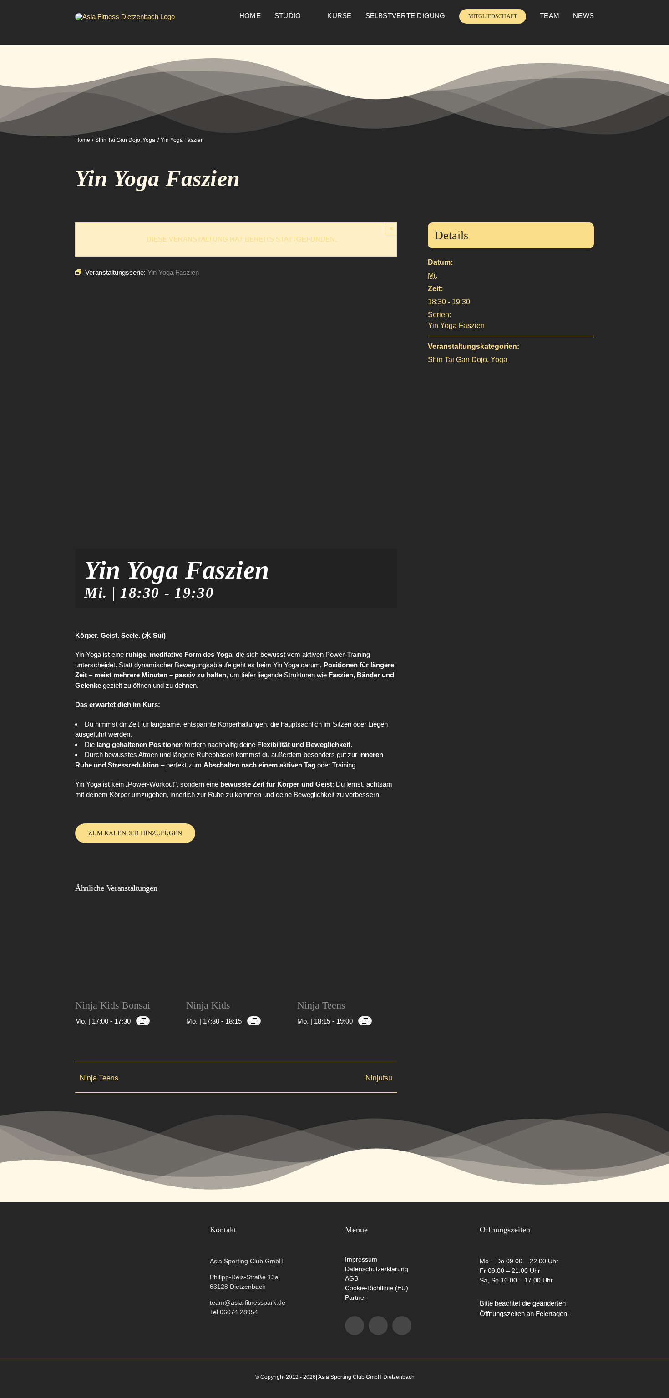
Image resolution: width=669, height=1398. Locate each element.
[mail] (401, 1325)
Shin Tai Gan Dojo (457, 359)
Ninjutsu (378, 1077)
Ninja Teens (321, 1005)
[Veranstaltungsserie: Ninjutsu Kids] (143, 1021)
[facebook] (354, 1325)
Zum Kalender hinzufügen (135, 833)
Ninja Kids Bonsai (112, 1005)
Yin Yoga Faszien (456, 325)
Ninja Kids (208, 1005)
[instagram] (378, 1325)
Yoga (499, 359)
